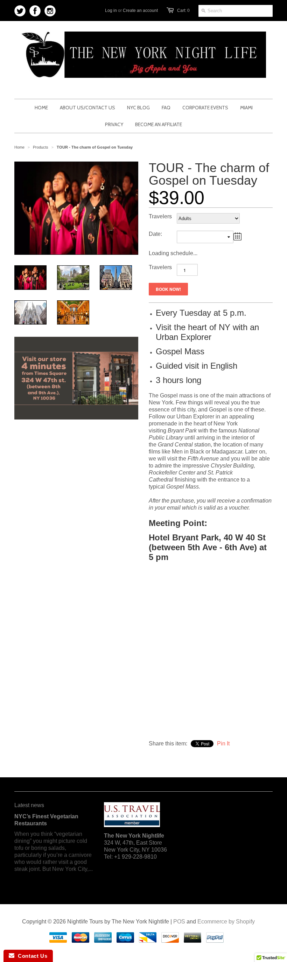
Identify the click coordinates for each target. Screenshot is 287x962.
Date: (155, 234)
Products (40, 147)
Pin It (223, 743)
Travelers (160, 216)
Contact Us (30, 956)
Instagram (50, 11)
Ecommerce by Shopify (226, 922)
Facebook (35, 11)
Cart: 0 (183, 10)
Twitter (20, 11)
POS (179, 922)
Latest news (29, 805)
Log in (111, 10)
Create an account (140, 10)
